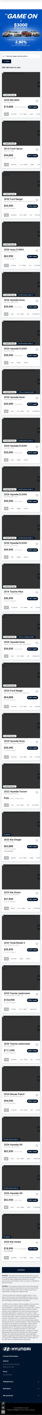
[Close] (3, 1412)
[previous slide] (3, 84)
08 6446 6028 (7, 1375)
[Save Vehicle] (37, 101)
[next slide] (38, 84)
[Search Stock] (3, 1408)
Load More (21, 1270)
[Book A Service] (3, 1403)
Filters (7, 61)
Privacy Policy (25, 1410)
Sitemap (32, 1410)
